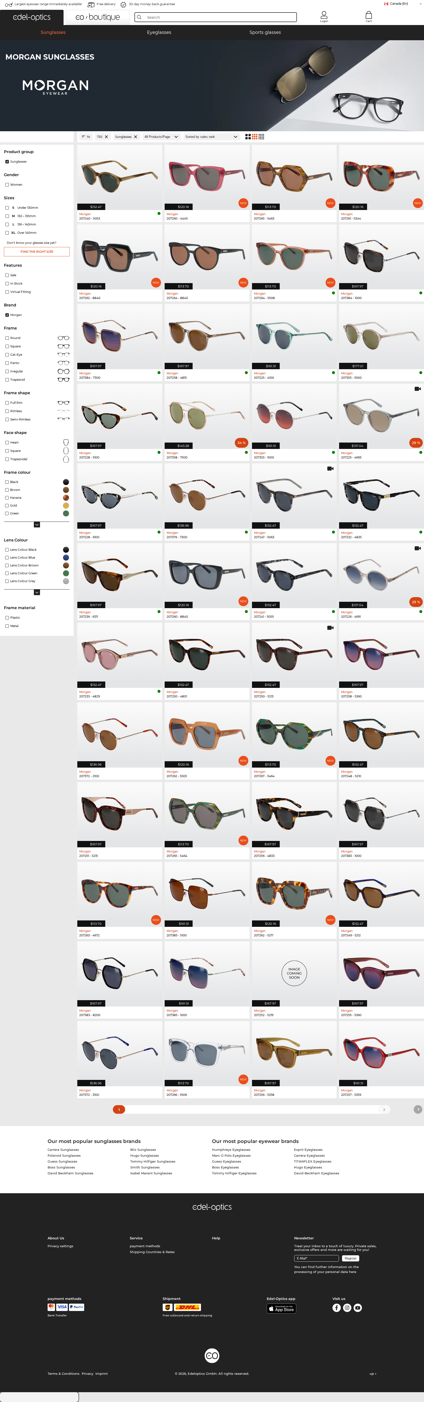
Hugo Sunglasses (144, 1155)
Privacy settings (60, 1246)
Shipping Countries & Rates (152, 1252)
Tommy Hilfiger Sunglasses (152, 1161)
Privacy (87, 1374)
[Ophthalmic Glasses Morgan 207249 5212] (381, 892)
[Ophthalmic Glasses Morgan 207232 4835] (381, 493)
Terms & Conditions (64, 1374)
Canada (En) (399, 3)
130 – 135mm (24, 216)
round (15, 338)
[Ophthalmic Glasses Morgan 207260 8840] (207, 573)
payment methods (145, 1246)
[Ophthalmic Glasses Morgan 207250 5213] (294, 653)
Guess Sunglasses (62, 1161)
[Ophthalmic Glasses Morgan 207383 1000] (381, 812)
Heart (14, 442)
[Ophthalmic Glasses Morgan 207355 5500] (381, 334)
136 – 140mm (25, 224)
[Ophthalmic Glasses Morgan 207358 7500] (207, 414)
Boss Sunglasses (61, 1167)
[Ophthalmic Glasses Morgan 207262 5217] (294, 892)
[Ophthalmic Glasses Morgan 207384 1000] (381, 254)
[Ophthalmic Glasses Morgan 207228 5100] (119, 414)
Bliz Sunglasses (143, 1150)
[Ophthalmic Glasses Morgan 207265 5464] (207, 812)
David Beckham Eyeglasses (316, 1173)
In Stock (16, 283)
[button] (32, 17)
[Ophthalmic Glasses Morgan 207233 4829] (119, 653)
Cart (369, 21)
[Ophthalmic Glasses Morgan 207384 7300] (119, 334)
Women (16, 184)
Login (324, 21)
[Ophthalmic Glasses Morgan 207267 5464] (294, 732)
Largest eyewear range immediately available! (48, 4)
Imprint (101, 1374)
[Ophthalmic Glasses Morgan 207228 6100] (119, 493)
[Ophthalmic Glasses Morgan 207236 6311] (119, 573)
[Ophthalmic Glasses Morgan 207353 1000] (294, 414)
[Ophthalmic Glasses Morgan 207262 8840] (119, 254)
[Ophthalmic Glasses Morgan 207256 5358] (294, 1051)
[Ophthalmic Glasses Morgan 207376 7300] (207, 493)
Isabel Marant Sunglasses (151, 1173)
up (372, 1374)
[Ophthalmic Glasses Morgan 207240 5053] (119, 175)
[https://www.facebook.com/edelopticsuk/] (336, 1309)
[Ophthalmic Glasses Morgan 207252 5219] (294, 971)
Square (15, 346)
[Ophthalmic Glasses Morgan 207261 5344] (381, 175)
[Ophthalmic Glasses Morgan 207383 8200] (119, 971)
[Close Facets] (37, 136)
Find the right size (37, 251)
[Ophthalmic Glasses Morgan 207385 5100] (207, 892)
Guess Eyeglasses (226, 1161)
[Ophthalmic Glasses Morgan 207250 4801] (207, 653)
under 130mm (25, 208)
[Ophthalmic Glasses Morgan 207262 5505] (207, 732)
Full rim (16, 403)
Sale (13, 275)
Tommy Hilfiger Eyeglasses (234, 1173)
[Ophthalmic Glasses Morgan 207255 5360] (381, 971)
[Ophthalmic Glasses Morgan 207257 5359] (381, 1051)
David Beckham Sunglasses (70, 1173)
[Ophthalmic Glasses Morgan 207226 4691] (381, 573)
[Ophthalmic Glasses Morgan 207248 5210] (381, 732)
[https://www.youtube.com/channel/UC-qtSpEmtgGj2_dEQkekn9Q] (358, 1309)
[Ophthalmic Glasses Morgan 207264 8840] (207, 254)
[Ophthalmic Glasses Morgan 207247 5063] (294, 493)
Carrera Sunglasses (63, 1150)
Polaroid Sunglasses (64, 1155)
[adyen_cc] (51, 1307)
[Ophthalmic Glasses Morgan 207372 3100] (119, 1051)
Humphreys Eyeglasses (231, 1150)
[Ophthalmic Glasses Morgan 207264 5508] (294, 254)
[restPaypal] (76, 1307)
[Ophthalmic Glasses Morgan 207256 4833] (294, 812)
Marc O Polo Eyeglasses (231, 1155)
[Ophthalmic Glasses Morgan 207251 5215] (119, 812)
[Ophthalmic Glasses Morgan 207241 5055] (294, 573)
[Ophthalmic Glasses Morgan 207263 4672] (119, 892)
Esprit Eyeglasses (308, 1150)
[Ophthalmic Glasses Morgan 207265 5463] (294, 175)
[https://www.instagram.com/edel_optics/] (347, 1309)
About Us (56, 1238)
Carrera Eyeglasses (309, 1155)
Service (136, 1238)
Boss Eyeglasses (225, 1167)
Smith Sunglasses (145, 1167)
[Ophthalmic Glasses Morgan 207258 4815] (207, 334)
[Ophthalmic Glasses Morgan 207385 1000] (207, 971)
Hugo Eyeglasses (308, 1167)
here (352, 1272)
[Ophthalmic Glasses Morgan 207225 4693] (381, 414)
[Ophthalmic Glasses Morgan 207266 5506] (207, 1051)
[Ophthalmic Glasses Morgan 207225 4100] (294, 334)
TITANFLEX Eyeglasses (312, 1161)
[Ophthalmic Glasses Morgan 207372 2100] (119, 732)
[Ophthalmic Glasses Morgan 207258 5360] (381, 653)
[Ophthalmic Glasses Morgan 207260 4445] (207, 175)
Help (216, 1238)
